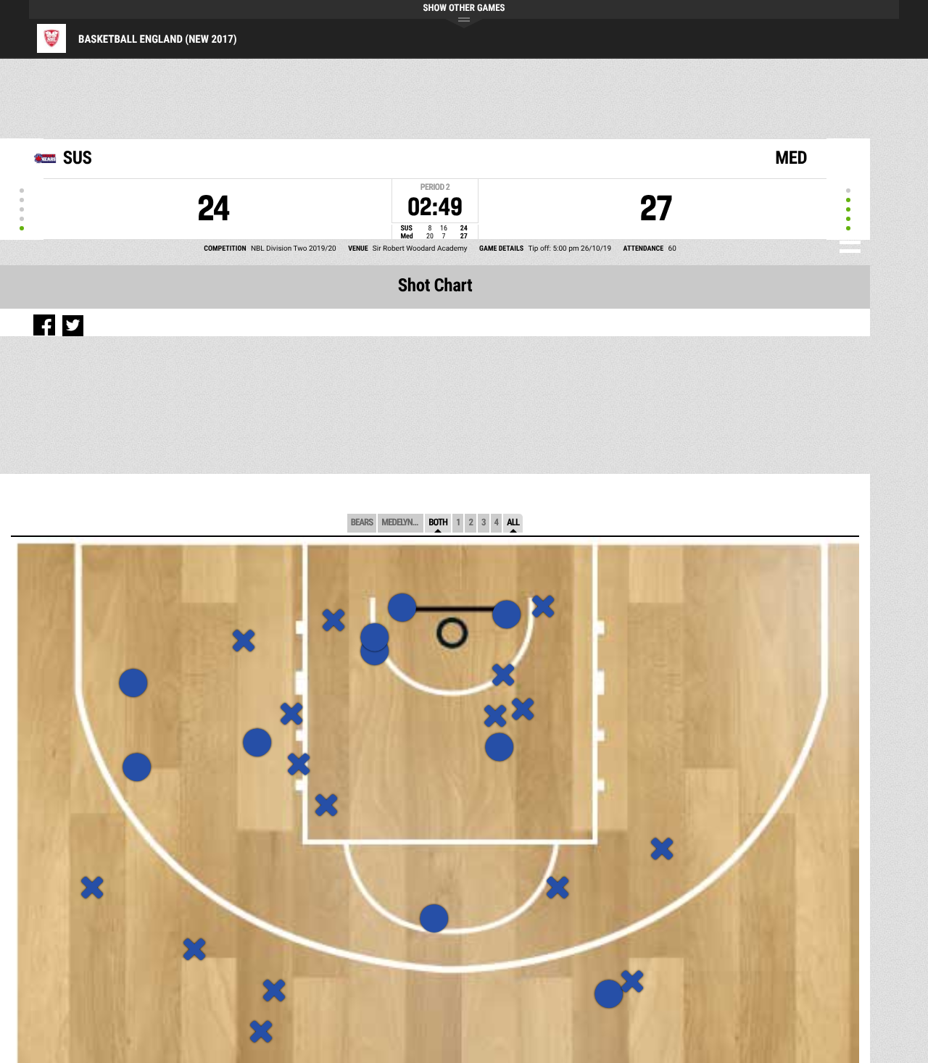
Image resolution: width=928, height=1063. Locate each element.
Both (437, 522)
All (513, 522)
